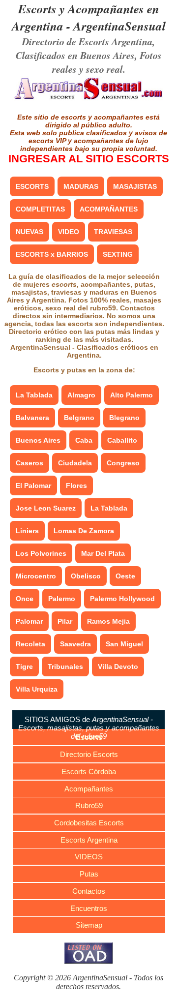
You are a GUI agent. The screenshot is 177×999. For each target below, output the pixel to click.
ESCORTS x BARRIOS (52, 254)
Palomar (29, 621)
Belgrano (79, 418)
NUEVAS (29, 232)
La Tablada (34, 395)
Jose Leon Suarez (46, 508)
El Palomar (33, 485)
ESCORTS (32, 186)
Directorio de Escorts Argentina (87, 41)
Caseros (29, 463)
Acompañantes (88, 789)
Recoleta (30, 644)
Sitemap (89, 925)
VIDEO (68, 232)
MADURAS (80, 186)
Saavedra (75, 644)
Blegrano (124, 418)
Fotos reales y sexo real (107, 62)
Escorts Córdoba (88, 771)
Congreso (123, 463)
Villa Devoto (118, 666)
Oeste (125, 576)
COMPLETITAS (40, 209)
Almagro (81, 395)
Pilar (65, 621)
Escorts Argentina (89, 840)
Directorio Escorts (89, 754)
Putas (89, 874)
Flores (76, 485)
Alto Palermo (131, 395)
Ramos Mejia (108, 621)
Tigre (24, 666)
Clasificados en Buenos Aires (75, 55)
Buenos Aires (38, 440)
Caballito (122, 440)
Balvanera (32, 418)
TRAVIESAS (113, 232)
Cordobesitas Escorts (89, 822)
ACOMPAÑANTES (109, 209)
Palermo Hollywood (122, 599)
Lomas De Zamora (84, 531)
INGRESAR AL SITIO (88, 158)
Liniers (27, 531)
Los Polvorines (41, 553)
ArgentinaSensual (119, 25)
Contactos (88, 891)
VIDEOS (89, 856)
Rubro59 (89, 805)
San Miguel (124, 644)
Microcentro (36, 576)
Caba (83, 440)
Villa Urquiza (37, 689)
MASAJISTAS (135, 186)
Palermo (61, 599)
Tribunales (65, 666)
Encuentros (88, 908)
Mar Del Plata (103, 553)
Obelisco (86, 576)
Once (24, 599)
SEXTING (118, 254)
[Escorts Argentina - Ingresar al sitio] (88, 98)
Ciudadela (75, 463)
